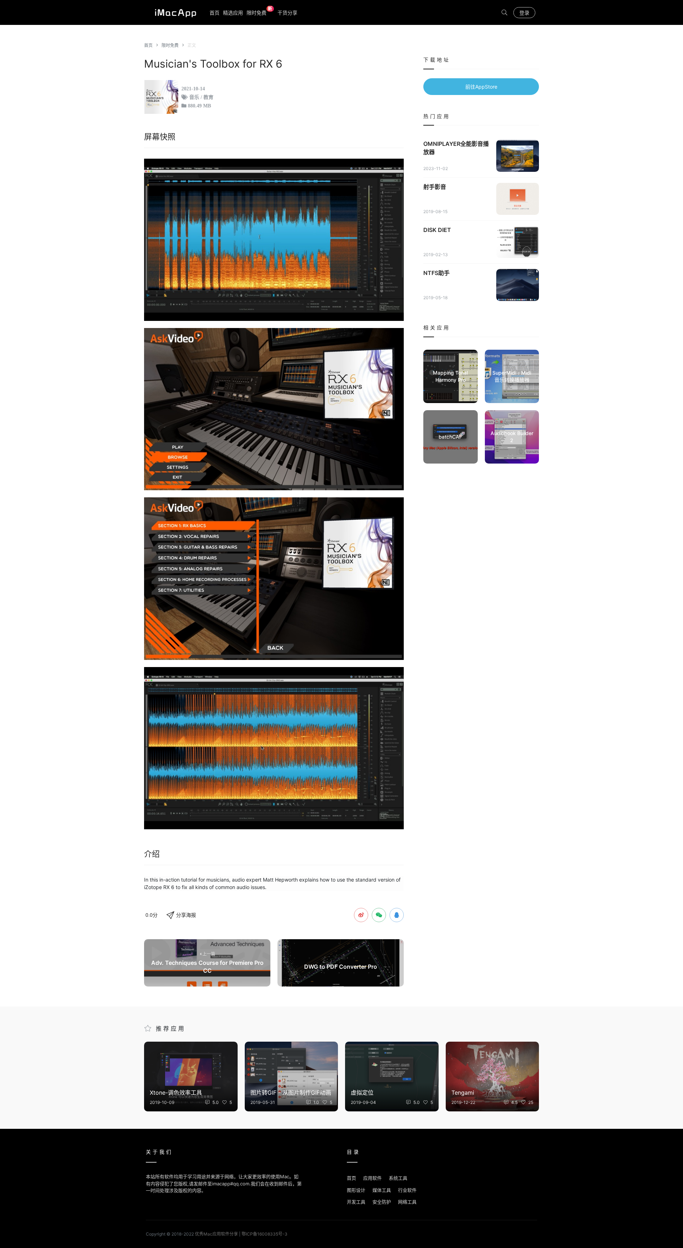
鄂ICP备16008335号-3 (264, 1234)
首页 (214, 13)
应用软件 (372, 1178)
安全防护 (381, 1202)
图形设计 (356, 1190)
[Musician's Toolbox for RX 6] (274, 240)
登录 (524, 13)
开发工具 (356, 1202)
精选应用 (233, 13)
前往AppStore (481, 87)
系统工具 (398, 1178)
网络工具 (407, 1202)
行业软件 (407, 1190)
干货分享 (287, 13)
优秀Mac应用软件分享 (174, 12)
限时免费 (259, 12)
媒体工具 (381, 1190)
